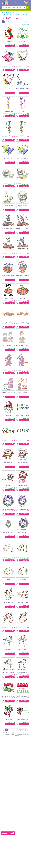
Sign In (16, 2)
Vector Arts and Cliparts (20, 732)
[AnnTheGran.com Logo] (6, 3)
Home (4, 13)
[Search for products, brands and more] (27, 7)
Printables (11, 13)
